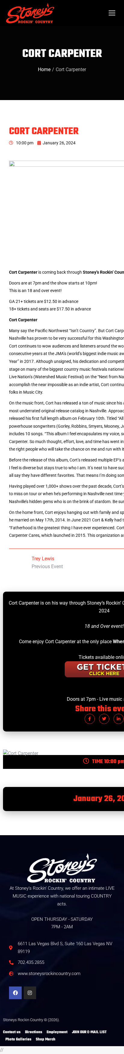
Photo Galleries (18, 1040)
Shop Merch (45, 1040)
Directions (33, 1032)
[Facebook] (15, 992)
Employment (57, 1032)
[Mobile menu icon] (112, 13)
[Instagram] (30, 992)
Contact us (11, 1032)
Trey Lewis (43, 559)
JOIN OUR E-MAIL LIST (89, 1032)
